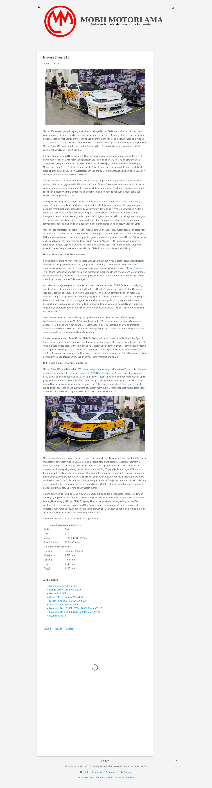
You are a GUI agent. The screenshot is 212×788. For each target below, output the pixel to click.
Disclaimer (119, 777)
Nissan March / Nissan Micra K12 (66, 597)
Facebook (99, 772)
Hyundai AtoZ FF (57, 615)
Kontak (86, 772)
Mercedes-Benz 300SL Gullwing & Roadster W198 (74, 612)
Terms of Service (103, 777)
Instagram (114, 772)
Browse (130, 777)
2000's (48, 628)
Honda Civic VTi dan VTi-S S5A (65, 589)
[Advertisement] (165, 97)
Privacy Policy (85, 777)
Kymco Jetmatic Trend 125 (63, 586)
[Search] (173, 8)
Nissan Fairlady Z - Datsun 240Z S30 (68, 600)
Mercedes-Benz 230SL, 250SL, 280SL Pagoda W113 (75, 608)
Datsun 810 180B (58, 593)
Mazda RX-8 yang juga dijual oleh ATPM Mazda (81, 373)
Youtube (128, 772)
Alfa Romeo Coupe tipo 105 (63, 604)
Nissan (58, 628)
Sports (69, 628)
